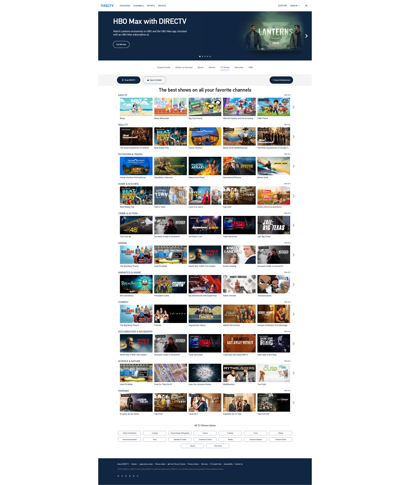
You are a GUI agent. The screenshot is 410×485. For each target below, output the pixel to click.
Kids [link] (154, 439)
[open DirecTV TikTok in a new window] (137, 476)
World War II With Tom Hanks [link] (202, 266)
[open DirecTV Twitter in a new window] (126, 476)
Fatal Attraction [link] (230, 236)
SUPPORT (282, 5)
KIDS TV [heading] (122, 95)
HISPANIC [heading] (123, 390)
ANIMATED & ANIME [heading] (129, 272)
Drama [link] (205, 433)
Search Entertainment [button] (282, 80)
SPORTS (151, 5)
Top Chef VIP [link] (263, 413)
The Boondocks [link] (264, 295)
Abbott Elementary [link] (231, 325)
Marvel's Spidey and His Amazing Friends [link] (241, 118)
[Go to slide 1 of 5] (200, 56)
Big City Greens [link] (196, 118)
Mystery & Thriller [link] (180, 439)
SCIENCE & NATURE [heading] (129, 361)
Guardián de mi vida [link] (232, 413)
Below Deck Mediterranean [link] (235, 147)
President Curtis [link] (161, 295)
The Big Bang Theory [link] (129, 266)
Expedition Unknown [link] (163, 177)
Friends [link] (157, 325)
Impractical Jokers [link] (197, 325)
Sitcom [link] (192, 446)
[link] (136, 107)
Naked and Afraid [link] (196, 177)
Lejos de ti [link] (193, 413)
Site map (204, 464)
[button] (306, 5)
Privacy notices (193, 464)
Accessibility (228, 464)
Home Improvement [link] (130, 439)
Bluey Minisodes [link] (161, 118)
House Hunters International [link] (133, 177)
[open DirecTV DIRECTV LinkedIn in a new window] (118, 476)
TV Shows (224, 67)
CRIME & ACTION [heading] (127, 213)
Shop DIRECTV (130, 80)
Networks (239, 67)
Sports (201, 67)
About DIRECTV (123, 464)
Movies (212, 67)
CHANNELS (138, 5)
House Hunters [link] (195, 147)
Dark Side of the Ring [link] (266, 354)
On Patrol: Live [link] (195, 236)
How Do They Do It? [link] (163, 384)
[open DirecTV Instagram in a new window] (130, 476)
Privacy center (160, 464)
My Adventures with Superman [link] (203, 295)
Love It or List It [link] (196, 206)
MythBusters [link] (229, 384)
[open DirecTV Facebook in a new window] (122, 476)
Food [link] (255, 433)
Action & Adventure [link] (129, 433)
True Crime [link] (218, 446)
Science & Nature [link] (256, 439)
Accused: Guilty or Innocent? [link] (167, 236)
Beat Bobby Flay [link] (161, 147)
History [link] (280, 433)
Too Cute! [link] (261, 384)
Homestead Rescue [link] (232, 177)
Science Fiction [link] (280, 439)
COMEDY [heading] (123, 302)
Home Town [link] (159, 206)
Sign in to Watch (156, 80)
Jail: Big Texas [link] (263, 236)
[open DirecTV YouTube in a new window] (134, 476)
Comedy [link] (155, 433)
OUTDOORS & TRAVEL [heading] (130, 154)
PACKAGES (125, 5)
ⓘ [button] (148, 34)
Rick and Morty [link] (126, 295)
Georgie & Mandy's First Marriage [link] (272, 325)
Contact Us (239, 464)
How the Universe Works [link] (200, 384)
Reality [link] (230, 439)
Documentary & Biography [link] (180, 433)
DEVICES (162, 5)
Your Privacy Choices (177, 464)
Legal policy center (146, 464)
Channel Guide (163, 67)
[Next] (306, 36)
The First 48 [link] (125, 236)
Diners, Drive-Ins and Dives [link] (269, 206)
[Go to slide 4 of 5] (207, 56)
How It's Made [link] (160, 266)
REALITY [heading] (123, 124)
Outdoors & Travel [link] (205, 439)
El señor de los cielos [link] (129, 413)
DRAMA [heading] (122, 243)
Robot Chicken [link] (229, 295)
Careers (134, 464)
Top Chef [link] (227, 206)
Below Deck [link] (262, 177)
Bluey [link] (122, 118)
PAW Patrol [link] (262, 118)
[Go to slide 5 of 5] (210, 56)
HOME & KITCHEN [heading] (128, 184)
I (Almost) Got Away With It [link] (235, 354)
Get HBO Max (121, 44)
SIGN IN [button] (293, 5)
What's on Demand (183, 67)
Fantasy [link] (230, 433)
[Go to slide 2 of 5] (202, 56)
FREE (250, 67)
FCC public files (215, 464)
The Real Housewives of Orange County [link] (275, 147)
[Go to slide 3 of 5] (205, 56)
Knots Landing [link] (229, 266)
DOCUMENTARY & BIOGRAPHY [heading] (135, 331)
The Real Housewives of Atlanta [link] (134, 147)
